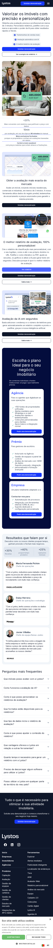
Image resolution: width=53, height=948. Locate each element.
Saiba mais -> (26, 282)
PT (48, 945)
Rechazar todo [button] (39, 937)
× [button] (50, 919)
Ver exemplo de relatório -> (26, 54)
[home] (6, 3)
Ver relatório (26, 269)
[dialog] (26, 932)
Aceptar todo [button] (13, 937)
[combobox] (45, 945)
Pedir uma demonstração (26, 431)
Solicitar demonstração (32, 3)
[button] (48, 3)
